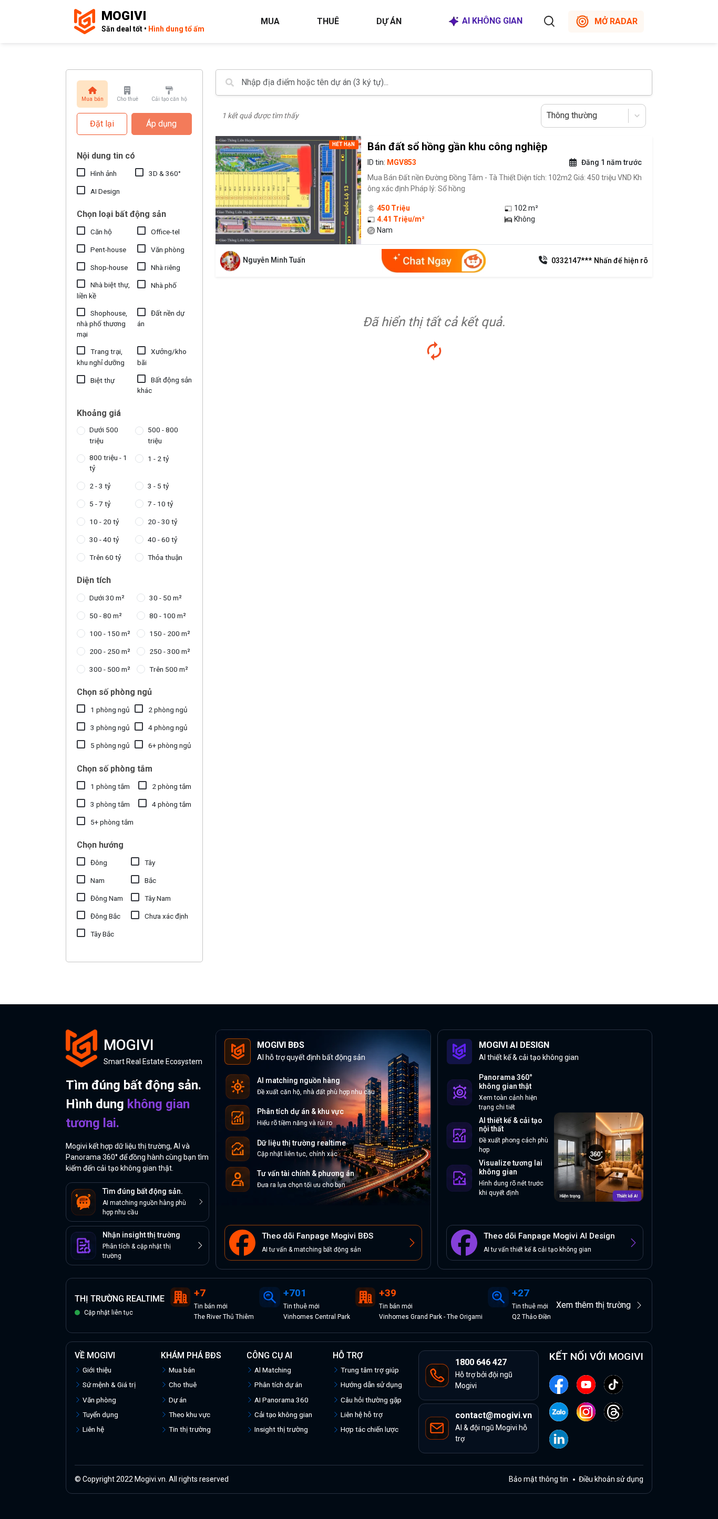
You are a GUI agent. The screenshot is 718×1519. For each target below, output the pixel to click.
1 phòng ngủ (110, 709)
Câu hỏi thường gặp (371, 1400)
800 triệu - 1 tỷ (108, 462)
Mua (270, 21)
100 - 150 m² (109, 633)
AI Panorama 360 (281, 1400)
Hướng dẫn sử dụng (371, 1384)
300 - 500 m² (109, 669)
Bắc (150, 880)
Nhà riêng (165, 267)
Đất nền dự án (160, 318)
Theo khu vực (189, 1414)
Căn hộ (101, 231)
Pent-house (108, 249)
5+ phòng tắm (112, 822)
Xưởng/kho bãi (162, 356)
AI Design (105, 191)
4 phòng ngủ (168, 727)
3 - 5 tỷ (158, 486)
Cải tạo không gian (283, 1414)
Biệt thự (102, 380)
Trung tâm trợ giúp (370, 1370)
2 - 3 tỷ (99, 486)
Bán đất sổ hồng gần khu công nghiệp (457, 146)
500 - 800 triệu (163, 434)
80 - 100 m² (167, 615)
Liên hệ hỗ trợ (362, 1414)
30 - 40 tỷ (104, 539)
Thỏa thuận (165, 557)
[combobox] (548, 115)
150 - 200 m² (169, 633)
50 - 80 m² (105, 615)
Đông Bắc (105, 916)
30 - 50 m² (165, 598)
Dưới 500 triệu (103, 434)
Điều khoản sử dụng (611, 1479)
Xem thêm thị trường (593, 1305)
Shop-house (109, 267)
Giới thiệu (97, 1370)
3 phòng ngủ (110, 727)
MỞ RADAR (616, 21)
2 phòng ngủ (168, 709)
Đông (98, 862)
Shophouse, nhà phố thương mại (102, 324)
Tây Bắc (102, 934)
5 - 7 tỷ (99, 504)
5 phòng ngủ (110, 745)
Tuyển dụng (100, 1414)
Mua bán (182, 1370)
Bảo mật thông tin (538, 1479)
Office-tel (165, 231)
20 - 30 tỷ (162, 521)
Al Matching (272, 1370)
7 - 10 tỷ (160, 504)
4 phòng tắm (171, 804)
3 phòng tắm (110, 804)
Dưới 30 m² (107, 598)
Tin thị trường (190, 1429)
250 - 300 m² (169, 651)
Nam (97, 880)
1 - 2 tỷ (158, 458)
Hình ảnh (103, 173)
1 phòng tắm (110, 786)
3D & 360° (165, 173)
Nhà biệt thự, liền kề (103, 289)
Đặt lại (102, 124)
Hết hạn (343, 144)
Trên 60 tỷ (105, 557)
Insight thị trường (281, 1429)
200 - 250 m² (109, 651)
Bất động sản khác (164, 385)
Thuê (328, 21)
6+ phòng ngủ (169, 745)
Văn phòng (167, 249)
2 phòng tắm (171, 786)
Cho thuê (183, 1384)
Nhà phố (164, 285)
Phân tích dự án (278, 1384)
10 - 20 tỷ (104, 521)
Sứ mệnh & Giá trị (109, 1384)
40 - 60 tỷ (162, 539)
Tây (150, 862)
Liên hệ (93, 1429)
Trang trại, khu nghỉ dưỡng (101, 356)
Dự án (389, 21)
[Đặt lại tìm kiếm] (434, 351)
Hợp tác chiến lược (369, 1429)
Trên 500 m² (168, 669)
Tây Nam (158, 898)
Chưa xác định (166, 916)
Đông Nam (106, 898)
